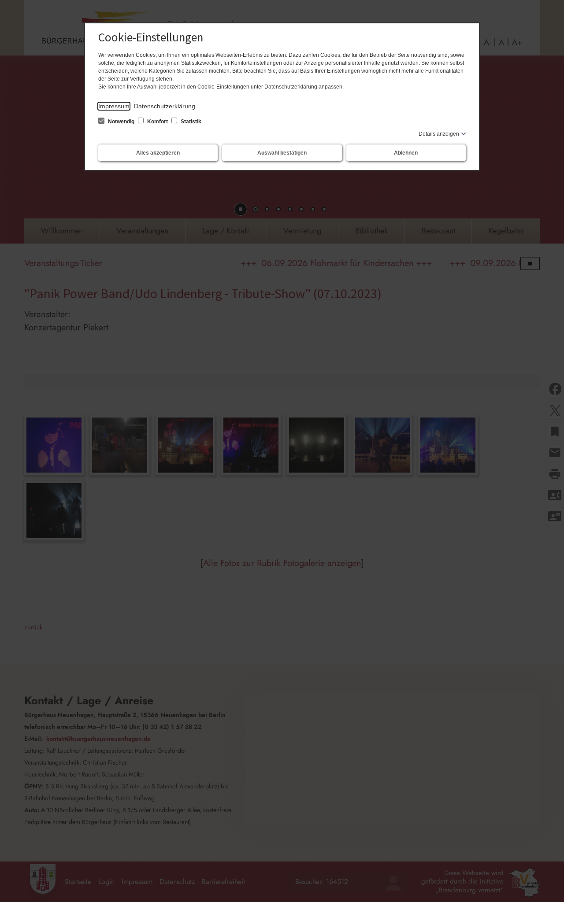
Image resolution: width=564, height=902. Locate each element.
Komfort (157, 121)
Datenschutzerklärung (164, 106)
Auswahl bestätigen (282, 153)
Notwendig (121, 121)
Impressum (114, 106)
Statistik (190, 121)
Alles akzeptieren (158, 153)
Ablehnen (406, 153)
